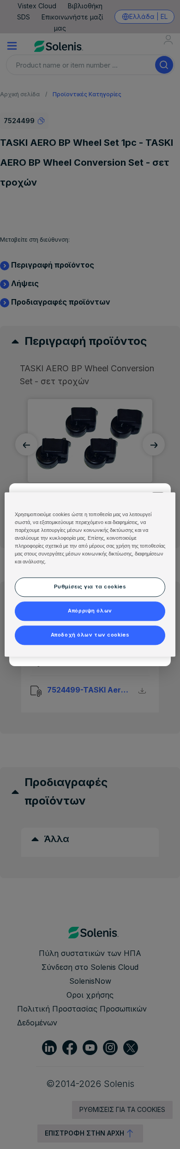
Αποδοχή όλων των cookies (90, 635)
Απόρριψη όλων (90, 611)
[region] (90, 574)
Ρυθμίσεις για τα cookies (90, 587)
